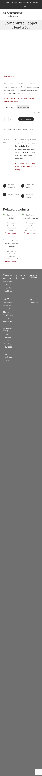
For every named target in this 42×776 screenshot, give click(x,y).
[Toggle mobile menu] (38, 14)
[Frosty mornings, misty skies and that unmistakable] (21, 467)
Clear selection (35, 112)
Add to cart (26, 119)
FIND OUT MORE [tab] (6, 140)
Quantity (9, 108)
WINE (31, 129)
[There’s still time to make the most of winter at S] (21, 354)
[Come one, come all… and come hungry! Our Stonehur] (21, 623)
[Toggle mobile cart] (35, 14)
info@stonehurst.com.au (29, 2)
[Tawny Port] (21, 51)
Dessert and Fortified (21, 129)
